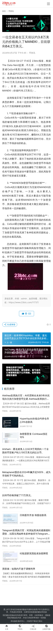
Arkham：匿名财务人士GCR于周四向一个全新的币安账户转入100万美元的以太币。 (25, 451)
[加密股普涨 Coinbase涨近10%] (10, 437)
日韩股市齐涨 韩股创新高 (33, 515)
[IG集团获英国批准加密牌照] (10, 557)
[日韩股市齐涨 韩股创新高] (10, 519)
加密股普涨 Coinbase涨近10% (33, 435)
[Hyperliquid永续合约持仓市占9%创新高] (10, 422)
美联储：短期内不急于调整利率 (18, 568)
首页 (4, 11)
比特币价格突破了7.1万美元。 (17, 495)
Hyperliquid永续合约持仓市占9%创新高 (34, 420)
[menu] (48, 3)
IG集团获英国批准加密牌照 (34, 553)
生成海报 (10, 324)
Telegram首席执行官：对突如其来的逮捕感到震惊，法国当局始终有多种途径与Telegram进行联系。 (26, 532)
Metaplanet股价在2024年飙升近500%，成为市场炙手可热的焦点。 (26, 474)
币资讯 (32, 53)
